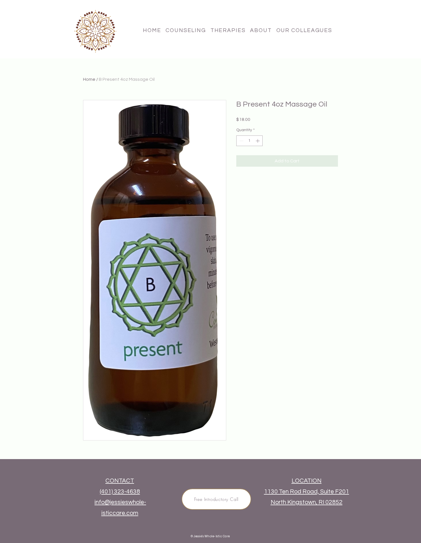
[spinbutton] (249, 141)
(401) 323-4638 (120, 492)
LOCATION (307, 481)
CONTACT (119, 481)
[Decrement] (240, 141)
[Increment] (258, 141)
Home (89, 79)
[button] (228, 30)
